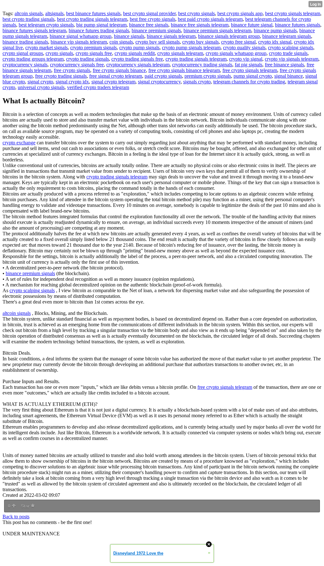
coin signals (121, 42)
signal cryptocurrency (159, 81)
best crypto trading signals (28, 19)
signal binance (288, 76)
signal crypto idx (72, 81)
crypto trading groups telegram (33, 59)
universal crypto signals (41, 87)
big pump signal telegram (101, 24)
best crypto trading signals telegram (92, 19)
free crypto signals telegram (249, 70)
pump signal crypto (253, 76)
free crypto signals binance (119, 70)
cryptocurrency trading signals (202, 64)
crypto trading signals (87, 59)
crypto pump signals (139, 47)
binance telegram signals (286, 36)
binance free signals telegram (199, 24)
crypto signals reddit (135, 53)
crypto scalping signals (290, 47)
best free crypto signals (152, 19)
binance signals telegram (171, 36)
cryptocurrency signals (25, 64)
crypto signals (59, 53)
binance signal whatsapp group (80, 36)
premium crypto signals (207, 76)
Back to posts (16, 516)
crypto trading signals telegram (196, 59)
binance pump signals (275, 30)
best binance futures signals (93, 13)
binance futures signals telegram (34, 30)
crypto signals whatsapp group (236, 53)
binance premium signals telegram (217, 30)
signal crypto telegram (113, 81)
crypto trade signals (288, 53)
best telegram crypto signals (46, 24)
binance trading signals (25, 42)
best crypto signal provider (149, 13)
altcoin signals (29, 13)
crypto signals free (94, 53)
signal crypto (40, 81)
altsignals (54, 13)
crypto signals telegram (180, 53)
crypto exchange (19, 142)
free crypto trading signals (61, 76)
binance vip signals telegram (79, 42)
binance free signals (148, 24)
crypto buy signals (200, 42)
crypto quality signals (244, 47)
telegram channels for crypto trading (249, 81)
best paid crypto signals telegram (210, 19)
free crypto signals (72, 70)
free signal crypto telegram (115, 76)
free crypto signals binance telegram (184, 70)
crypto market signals (46, 47)
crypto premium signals (93, 47)
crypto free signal (238, 42)
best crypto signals (196, 13)
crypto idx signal (274, 42)
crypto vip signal (245, 59)
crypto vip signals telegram (291, 59)
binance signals (129, 36)
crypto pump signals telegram (191, 47)
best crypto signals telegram (292, 13)
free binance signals (284, 64)
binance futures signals (297, 24)
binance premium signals (156, 30)
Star (26, 506)
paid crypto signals (163, 76)
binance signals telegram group (229, 36)
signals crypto (197, 81)
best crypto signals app (240, 13)
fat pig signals (248, 64)
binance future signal (251, 24)
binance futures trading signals (99, 30)
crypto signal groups (23, 53)
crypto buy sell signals (157, 42)
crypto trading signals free (137, 59)
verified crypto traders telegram (98, 87)
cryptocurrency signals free (77, 64)
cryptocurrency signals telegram (138, 64)
